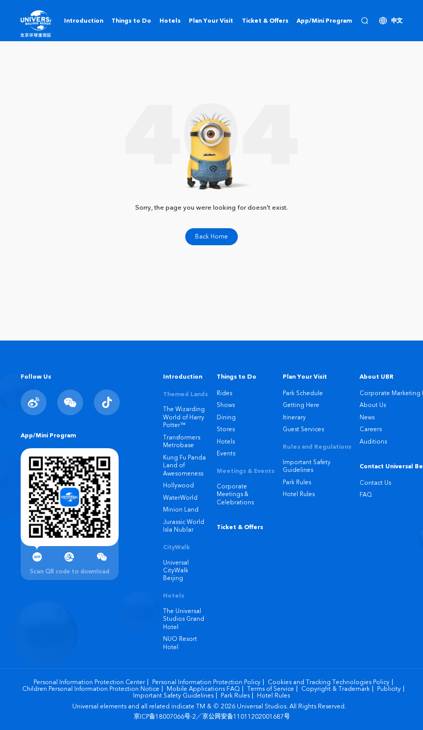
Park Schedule (303, 393)
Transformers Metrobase (181, 441)
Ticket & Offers (240, 527)
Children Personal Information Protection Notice (90, 689)
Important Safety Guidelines (307, 466)
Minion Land (181, 509)
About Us (373, 405)
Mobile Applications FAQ (203, 689)
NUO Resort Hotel (180, 642)
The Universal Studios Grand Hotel (183, 619)
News (367, 417)
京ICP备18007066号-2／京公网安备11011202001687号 (212, 716)
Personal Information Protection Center (89, 682)
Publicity (389, 689)
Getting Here (301, 405)
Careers (371, 429)
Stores (226, 429)
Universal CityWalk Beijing (176, 570)
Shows (226, 405)
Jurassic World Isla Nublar (183, 525)
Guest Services (303, 429)
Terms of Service (270, 689)
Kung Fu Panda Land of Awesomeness (184, 465)
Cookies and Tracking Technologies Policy (328, 682)
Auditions (373, 441)
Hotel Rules (299, 494)
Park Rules (297, 482)
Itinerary (294, 417)
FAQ (366, 494)
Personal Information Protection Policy (206, 682)
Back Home (211, 236)
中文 (396, 20)
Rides (224, 393)
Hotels (226, 441)
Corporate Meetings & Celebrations (235, 494)
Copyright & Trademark (335, 689)
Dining (226, 417)
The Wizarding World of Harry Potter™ (184, 417)
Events (226, 453)
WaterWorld (180, 497)
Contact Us (375, 482)
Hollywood (178, 485)
